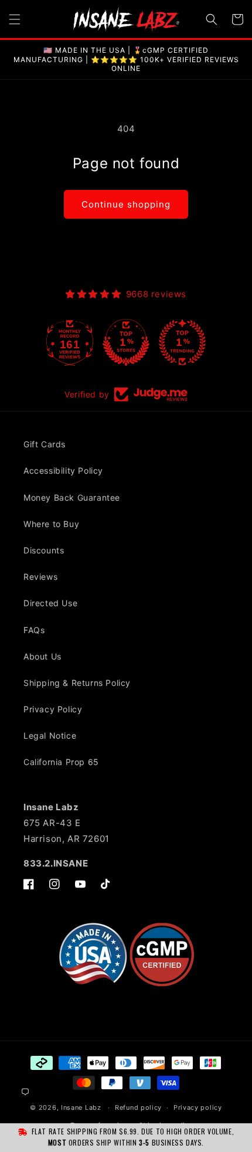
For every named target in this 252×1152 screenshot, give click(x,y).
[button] (15, 19)
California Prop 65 (61, 762)
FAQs (34, 630)
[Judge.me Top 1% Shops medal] (126, 342)
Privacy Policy (52, 709)
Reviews (40, 577)
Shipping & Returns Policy (77, 683)
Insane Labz (81, 1107)
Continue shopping (126, 204)
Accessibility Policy (63, 470)
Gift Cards (44, 444)
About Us (42, 656)
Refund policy (138, 1107)
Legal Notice (49, 735)
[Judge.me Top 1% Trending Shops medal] (182, 342)
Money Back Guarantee (71, 497)
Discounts (43, 550)
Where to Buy (51, 524)
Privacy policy (197, 1107)
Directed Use (50, 603)
